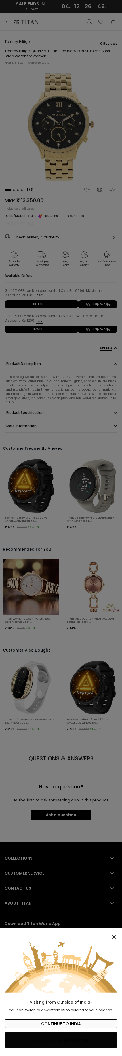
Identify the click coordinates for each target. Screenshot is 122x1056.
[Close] (61, 934)
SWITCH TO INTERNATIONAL (61, 1040)
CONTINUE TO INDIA (61, 1024)
